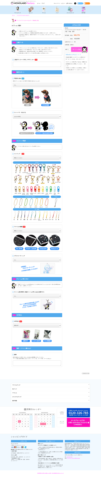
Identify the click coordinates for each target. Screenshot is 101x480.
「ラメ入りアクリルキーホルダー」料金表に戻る (27, 20)
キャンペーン (57, 3)
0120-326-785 (69, 456)
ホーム (38, 3)
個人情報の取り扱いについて (58, 473)
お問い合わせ (69, 3)
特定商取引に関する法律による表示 (44, 473)
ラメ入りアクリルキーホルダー (23, 15)
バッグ (57, 12)
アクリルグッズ (17, 12)
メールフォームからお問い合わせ (73, 458)
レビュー (63, 3)
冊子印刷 (83, 12)
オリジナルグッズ (70, 12)
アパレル (44, 12)
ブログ (43, 3)
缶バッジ (31, 12)
